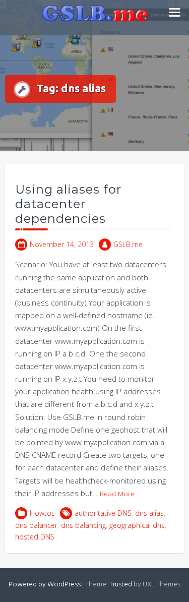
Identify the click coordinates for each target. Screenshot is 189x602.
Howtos (42, 513)
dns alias (149, 513)
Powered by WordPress (45, 584)
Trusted (120, 584)
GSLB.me (128, 244)
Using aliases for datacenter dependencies (68, 204)
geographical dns (137, 525)
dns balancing (83, 525)
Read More (117, 493)
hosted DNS (34, 536)
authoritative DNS (103, 513)
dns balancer (36, 525)
